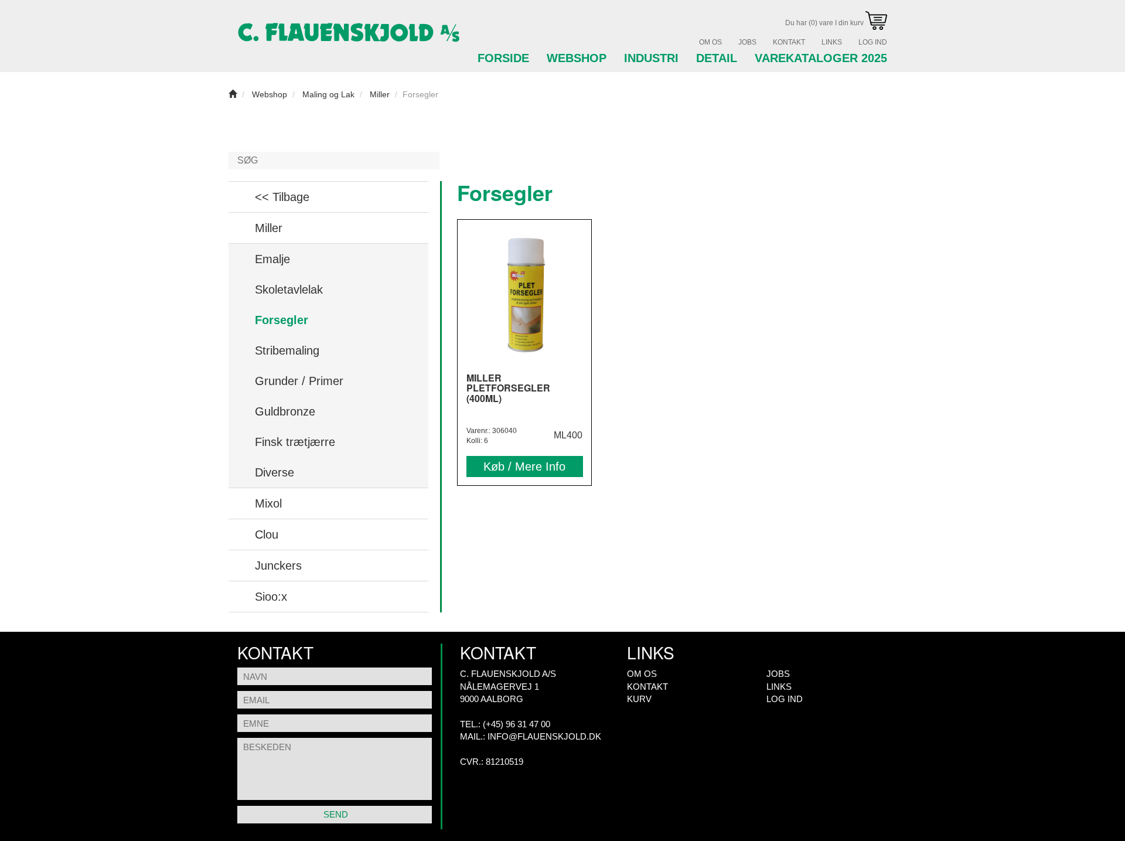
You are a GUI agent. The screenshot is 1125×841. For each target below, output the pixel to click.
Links (831, 42)
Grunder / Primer (299, 380)
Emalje (272, 259)
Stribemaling (287, 350)
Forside (503, 58)
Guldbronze (285, 411)
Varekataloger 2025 (821, 58)
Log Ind (872, 42)
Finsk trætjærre (295, 441)
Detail (716, 58)
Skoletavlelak (289, 289)
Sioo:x (271, 596)
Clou (266, 534)
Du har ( (825, 23)
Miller (268, 228)
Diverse (274, 472)
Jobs (747, 42)
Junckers (278, 565)
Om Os (710, 42)
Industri (651, 58)
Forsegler (281, 320)
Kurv (639, 699)
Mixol (268, 503)
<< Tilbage (282, 196)
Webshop (576, 58)
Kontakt (789, 42)
